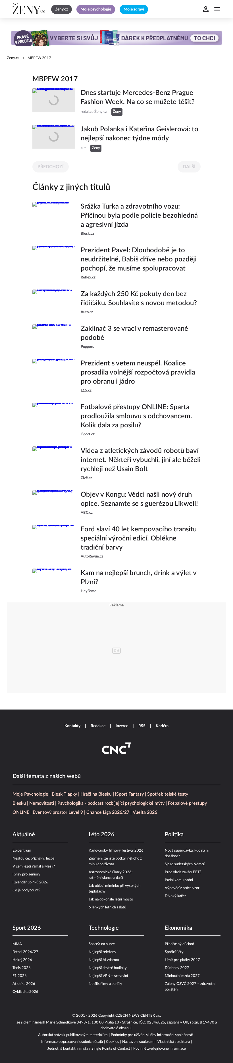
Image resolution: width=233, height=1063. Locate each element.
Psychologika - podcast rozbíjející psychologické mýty (111, 803)
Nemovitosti (41, 803)
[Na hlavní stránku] (30, 9)
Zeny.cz (13, 58)
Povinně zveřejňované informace (159, 1048)
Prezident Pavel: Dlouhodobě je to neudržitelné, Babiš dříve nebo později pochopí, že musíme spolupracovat (139, 259)
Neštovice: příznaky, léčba (33, 858)
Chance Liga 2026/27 (107, 812)
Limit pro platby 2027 (182, 960)
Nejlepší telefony (102, 952)
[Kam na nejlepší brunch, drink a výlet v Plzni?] (53, 581)
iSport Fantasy (129, 794)
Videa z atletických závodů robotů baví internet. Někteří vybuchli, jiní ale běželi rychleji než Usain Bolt (141, 460)
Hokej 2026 (22, 960)
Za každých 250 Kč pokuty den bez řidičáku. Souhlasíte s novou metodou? (139, 299)
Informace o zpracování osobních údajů (72, 1042)
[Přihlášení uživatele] (205, 9)
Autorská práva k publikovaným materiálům (73, 1035)
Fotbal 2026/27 (25, 952)
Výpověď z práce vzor (182, 888)
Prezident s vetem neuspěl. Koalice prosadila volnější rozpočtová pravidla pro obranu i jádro (138, 372)
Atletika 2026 (24, 984)
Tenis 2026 (22, 968)
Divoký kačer (175, 896)
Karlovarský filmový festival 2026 (116, 850)
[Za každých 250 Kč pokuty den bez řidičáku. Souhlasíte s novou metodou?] (53, 302)
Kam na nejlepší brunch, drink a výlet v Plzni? (138, 578)
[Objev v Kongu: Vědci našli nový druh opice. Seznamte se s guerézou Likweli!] (53, 503)
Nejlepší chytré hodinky (108, 968)
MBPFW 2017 (39, 58)
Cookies (112, 1042)
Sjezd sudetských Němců (185, 864)
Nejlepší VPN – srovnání (108, 976)
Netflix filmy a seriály (105, 984)
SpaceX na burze (102, 944)
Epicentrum (22, 850)
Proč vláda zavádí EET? (183, 872)
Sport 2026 (27, 928)
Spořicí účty (174, 952)
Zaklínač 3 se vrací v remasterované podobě (134, 333)
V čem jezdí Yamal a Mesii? (34, 866)
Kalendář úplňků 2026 (30, 882)
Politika (174, 834)
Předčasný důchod (179, 944)
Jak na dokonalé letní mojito (111, 899)
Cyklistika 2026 (25, 992)
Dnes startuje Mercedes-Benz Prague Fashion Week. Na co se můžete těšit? (138, 97)
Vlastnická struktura (173, 1042)
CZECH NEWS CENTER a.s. (138, 1016)
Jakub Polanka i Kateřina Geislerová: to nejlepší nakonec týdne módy (139, 134)
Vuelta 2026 (145, 812)
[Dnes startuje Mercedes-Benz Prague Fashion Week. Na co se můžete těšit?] (53, 102)
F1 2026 (20, 976)
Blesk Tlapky (64, 794)
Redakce (98, 726)
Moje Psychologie (30, 794)
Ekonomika (178, 928)
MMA (17, 944)
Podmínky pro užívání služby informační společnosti (152, 1035)
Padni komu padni (179, 880)
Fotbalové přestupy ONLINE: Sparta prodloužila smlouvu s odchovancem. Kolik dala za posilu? (136, 416)
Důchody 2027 (177, 968)
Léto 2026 (102, 834)
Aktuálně (24, 834)
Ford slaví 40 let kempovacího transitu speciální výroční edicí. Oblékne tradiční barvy (139, 538)
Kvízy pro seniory (26, 874)
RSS (141, 726)
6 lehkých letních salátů (107, 907)
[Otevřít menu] (217, 9)
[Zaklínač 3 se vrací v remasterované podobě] (53, 337)
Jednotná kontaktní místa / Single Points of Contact (88, 1048)
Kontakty (72, 726)
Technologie (104, 928)
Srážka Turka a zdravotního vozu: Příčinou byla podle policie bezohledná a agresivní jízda (139, 215)
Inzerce (122, 726)
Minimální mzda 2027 (182, 976)
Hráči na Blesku (96, 794)
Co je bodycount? (26, 890)
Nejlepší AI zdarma (104, 960)
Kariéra (162, 726)
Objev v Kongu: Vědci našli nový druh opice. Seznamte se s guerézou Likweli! (139, 499)
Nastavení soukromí (138, 1042)
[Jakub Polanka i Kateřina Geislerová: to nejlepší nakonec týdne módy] (53, 138)
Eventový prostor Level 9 (58, 812)
